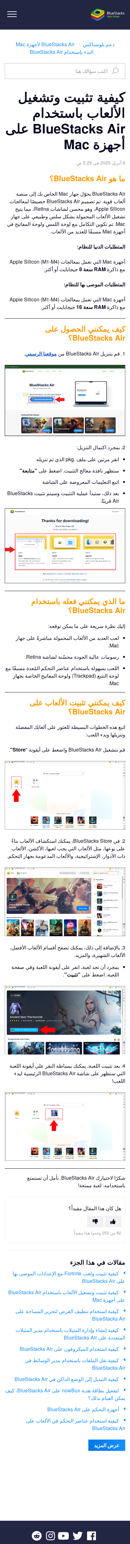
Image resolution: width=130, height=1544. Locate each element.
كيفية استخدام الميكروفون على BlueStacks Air (69, 1348)
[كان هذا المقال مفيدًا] (113, 1221)
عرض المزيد (107, 1445)
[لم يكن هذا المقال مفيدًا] (95, 1221)
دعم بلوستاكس (99, 44)
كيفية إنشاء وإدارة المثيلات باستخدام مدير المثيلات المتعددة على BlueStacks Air (70, 1333)
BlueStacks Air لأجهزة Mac (45, 44)
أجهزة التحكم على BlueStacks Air (83, 1409)
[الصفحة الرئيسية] (108, 14)
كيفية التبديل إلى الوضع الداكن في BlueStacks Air (67, 1379)
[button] (12, 14)
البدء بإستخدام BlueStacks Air (61, 51)
